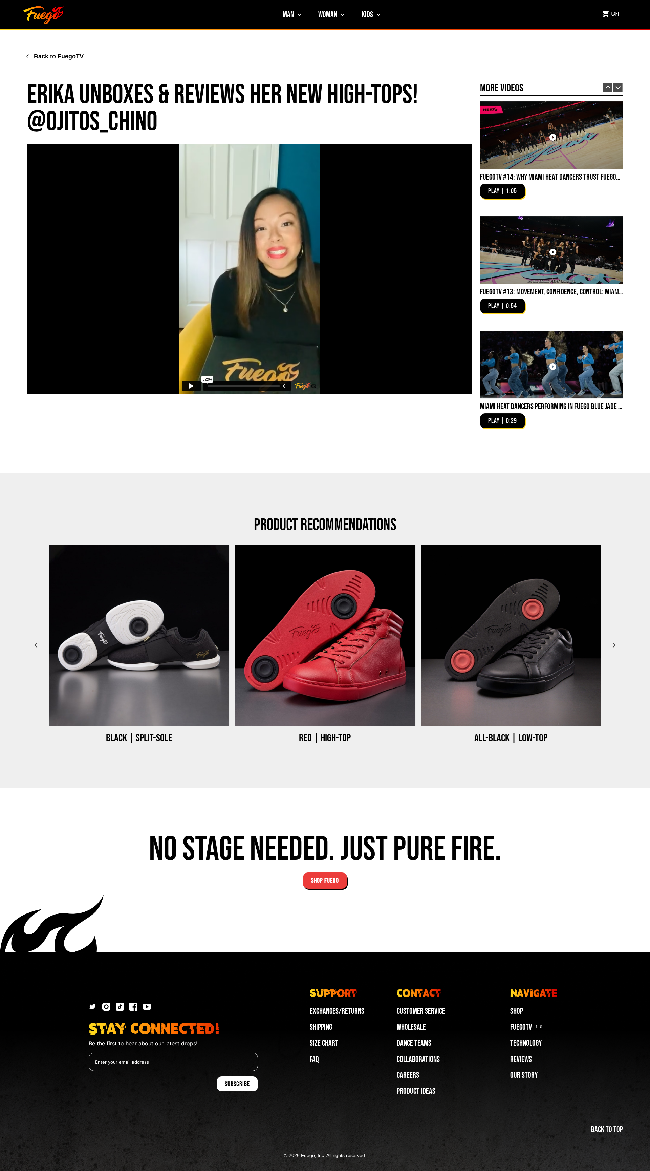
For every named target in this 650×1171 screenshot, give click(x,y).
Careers (408, 1075)
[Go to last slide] (607, 87)
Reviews (521, 1059)
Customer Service (421, 1011)
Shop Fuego (325, 881)
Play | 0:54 (502, 306)
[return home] (43, 14)
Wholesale (411, 1027)
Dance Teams (414, 1043)
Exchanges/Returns (337, 1011)
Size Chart (324, 1043)
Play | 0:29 (502, 421)
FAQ (314, 1059)
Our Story (524, 1075)
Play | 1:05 (502, 191)
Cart (615, 14)
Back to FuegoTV (59, 56)
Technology (526, 1043)
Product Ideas (416, 1091)
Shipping (321, 1027)
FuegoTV (521, 1027)
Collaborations (418, 1059)
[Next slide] (618, 87)
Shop (516, 1011)
